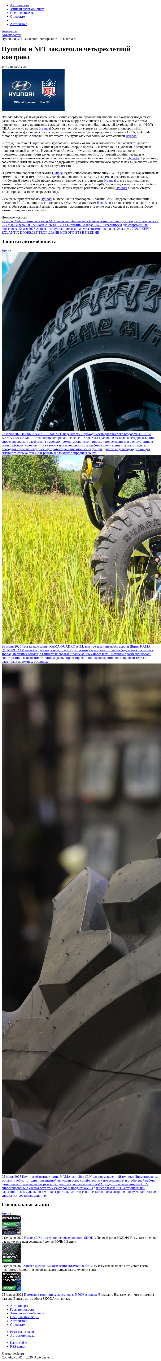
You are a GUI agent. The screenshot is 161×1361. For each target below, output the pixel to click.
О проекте (17, 16)
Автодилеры (19, 1305)
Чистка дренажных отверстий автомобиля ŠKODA (60, 1266)
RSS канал (17, 1346)
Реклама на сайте (22, 1332)
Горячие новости (22, 1309)
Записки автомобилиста (27, 9)
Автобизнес (18, 24)
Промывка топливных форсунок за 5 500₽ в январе (60, 1294)
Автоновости (19, 5)
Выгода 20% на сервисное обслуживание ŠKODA (60, 1237)
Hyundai (45, 128)
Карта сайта (18, 1342)
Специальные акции (24, 12)
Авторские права (22, 1335)
